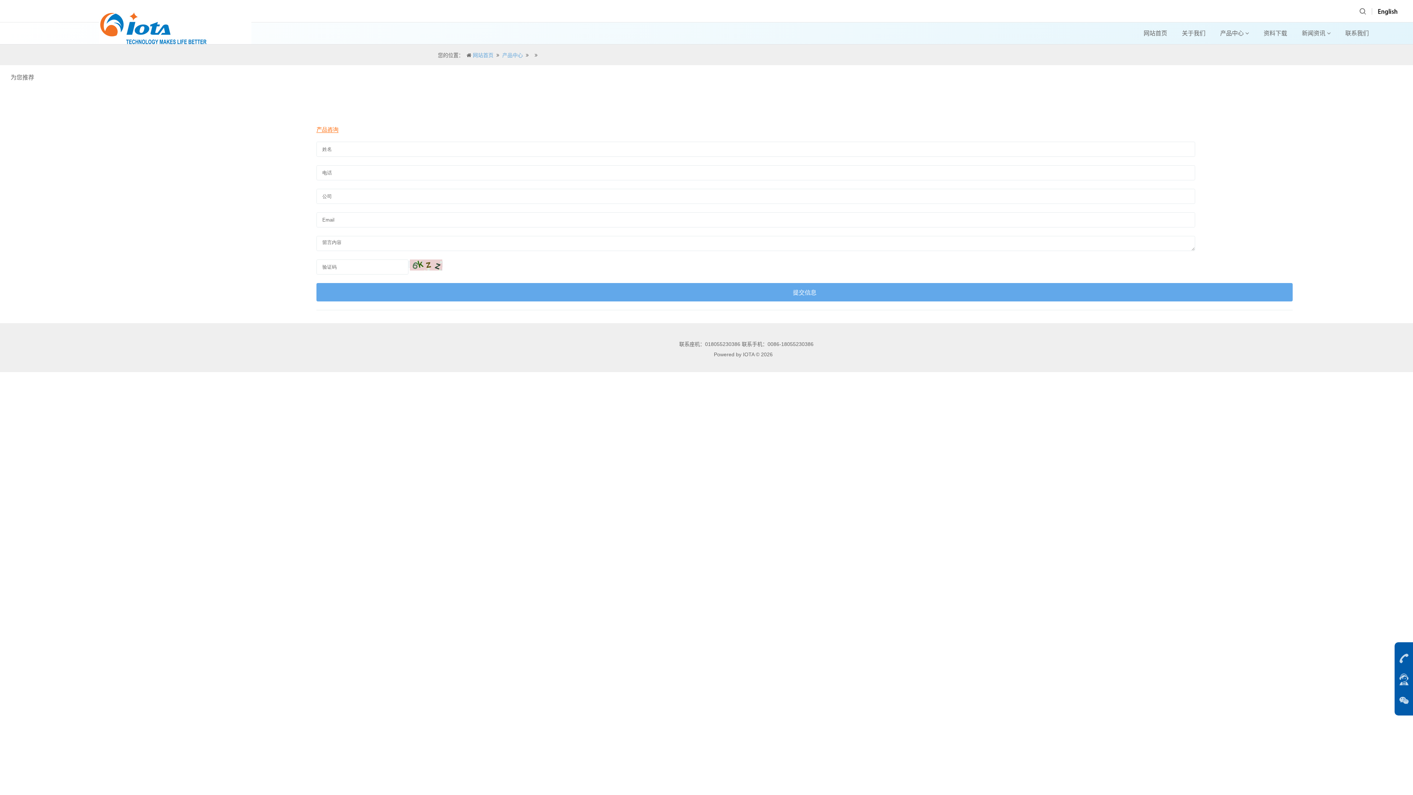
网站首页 (1155, 33)
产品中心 (1232, 33)
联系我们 (1357, 33)
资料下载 (1275, 33)
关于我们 (1193, 33)
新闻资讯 (1314, 33)
